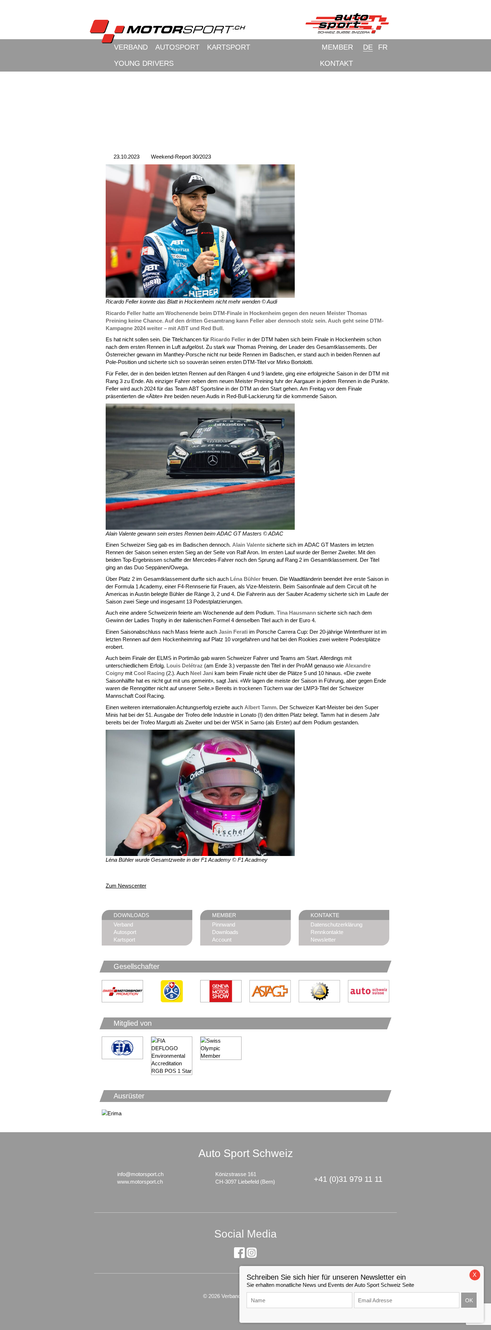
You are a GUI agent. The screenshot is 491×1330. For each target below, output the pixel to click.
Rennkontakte (327, 932)
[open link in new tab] (171, 991)
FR (382, 47)
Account (221, 940)
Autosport (177, 47)
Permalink (111, 872)
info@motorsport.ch (140, 1174)
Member (337, 47)
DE (368, 47)
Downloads (225, 932)
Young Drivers (144, 63)
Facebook (125, 872)
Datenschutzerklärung (336, 924)
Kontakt (336, 63)
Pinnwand (223, 924)
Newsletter (323, 940)
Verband (131, 47)
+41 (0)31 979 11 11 (348, 1179)
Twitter (139, 872)
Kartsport (228, 47)
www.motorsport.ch (140, 1182)
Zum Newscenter (126, 886)
